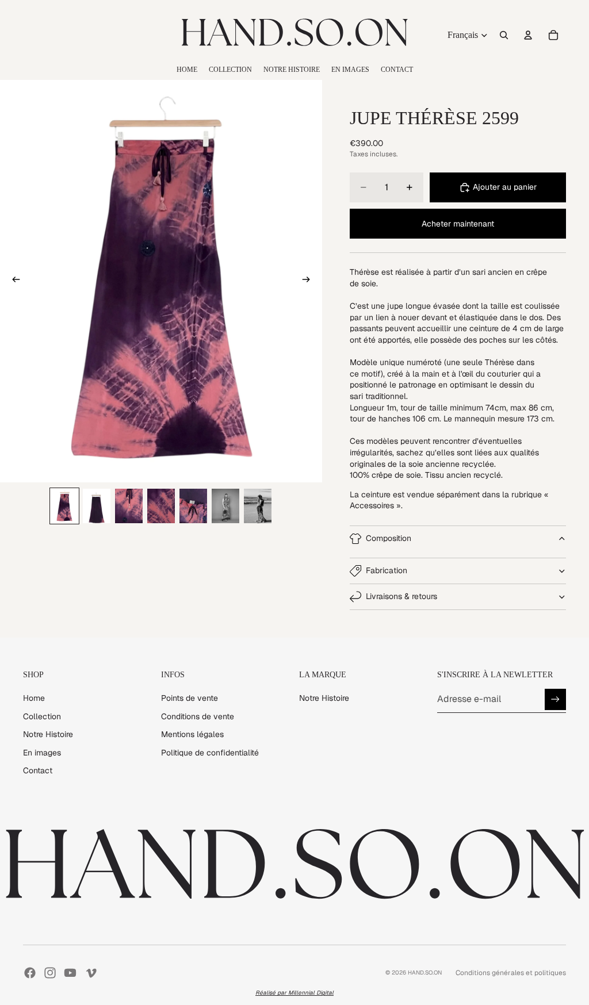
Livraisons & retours (401, 596)
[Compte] (528, 35)
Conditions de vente (197, 716)
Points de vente (189, 698)
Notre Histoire (48, 734)
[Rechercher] (504, 35)
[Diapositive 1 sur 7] (64, 506)
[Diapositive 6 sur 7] (225, 506)
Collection (42, 716)
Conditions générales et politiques (511, 972)
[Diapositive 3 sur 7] (129, 506)
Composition (388, 538)
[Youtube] (70, 973)
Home (34, 698)
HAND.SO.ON (425, 972)
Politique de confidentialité (210, 752)
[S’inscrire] (555, 699)
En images (42, 752)
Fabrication (386, 570)
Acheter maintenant (458, 223)
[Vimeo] (91, 973)
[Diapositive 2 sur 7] (96, 506)
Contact (37, 770)
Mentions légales (192, 734)
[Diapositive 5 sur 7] (193, 506)
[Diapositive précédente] (12, 281)
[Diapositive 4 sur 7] (161, 506)
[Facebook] (30, 973)
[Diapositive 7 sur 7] (257, 506)
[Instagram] (50, 973)
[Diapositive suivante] (309, 281)
